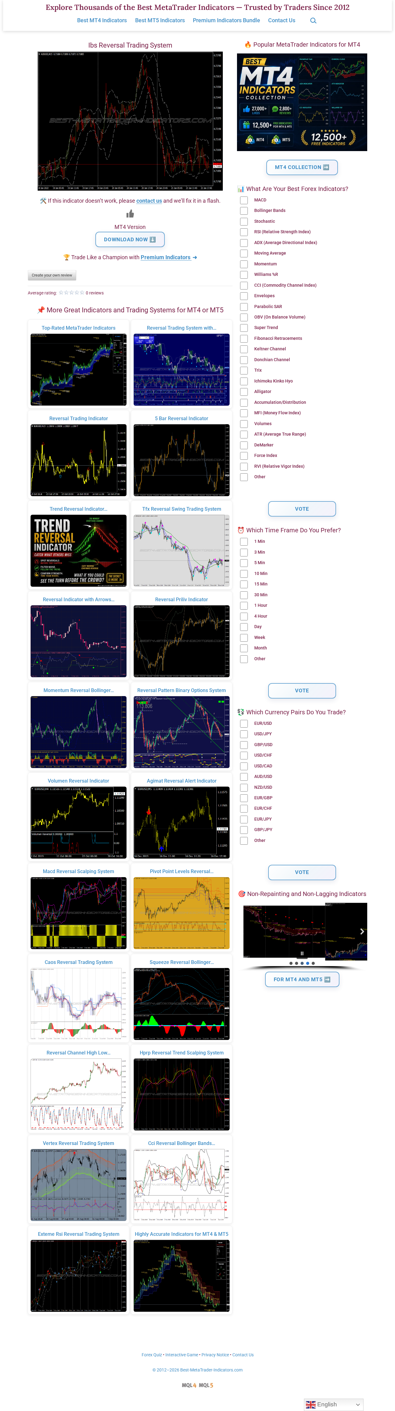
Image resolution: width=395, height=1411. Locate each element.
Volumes (263, 423)
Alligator (262, 391)
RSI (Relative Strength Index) (282, 231)
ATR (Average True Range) (280, 434)
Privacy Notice (215, 1355)
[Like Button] (130, 213)
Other (259, 476)
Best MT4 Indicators (102, 20)
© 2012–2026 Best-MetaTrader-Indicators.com (197, 1370)
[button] (242, 931)
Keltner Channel (270, 349)
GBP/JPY (263, 829)
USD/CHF (263, 755)
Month (260, 648)
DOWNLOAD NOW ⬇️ (130, 239)
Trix (258, 370)
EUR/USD (263, 723)
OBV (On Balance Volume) (280, 317)
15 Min (261, 584)
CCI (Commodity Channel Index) (285, 285)
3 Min (259, 552)
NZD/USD (263, 787)
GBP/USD (263, 744)
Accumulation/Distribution (280, 402)
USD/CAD (263, 766)
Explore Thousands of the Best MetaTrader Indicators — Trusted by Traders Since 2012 (198, 7)
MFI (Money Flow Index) (277, 413)
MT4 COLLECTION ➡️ (302, 167)
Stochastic (264, 221)
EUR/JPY (263, 819)
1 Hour (260, 605)
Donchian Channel (272, 359)
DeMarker (263, 445)
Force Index (265, 455)
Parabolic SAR (268, 306)
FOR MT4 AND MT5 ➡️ (302, 979)
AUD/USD (263, 776)
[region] (302, 937)
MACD (260, 200)
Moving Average (270, 253)
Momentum (265, 264)
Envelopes (264, 295)
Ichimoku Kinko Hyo (273, 381)
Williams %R (266, 274)
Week (259, 637)
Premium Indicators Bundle (226, 20)
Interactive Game (181, 1355)
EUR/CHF (263, 808)
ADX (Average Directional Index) (285, 242)
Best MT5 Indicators (160, 20)
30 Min (261, 595)
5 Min (259, 562)
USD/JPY (263, 734)
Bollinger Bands (269, 210)
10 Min (261, 573)
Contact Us (281, 20)
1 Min (259, 541)
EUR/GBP (263, 798)
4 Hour (260, 616)
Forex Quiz (152, 1355)
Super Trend (266, 327)
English (326, 1404)
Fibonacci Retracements (278, 338)
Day (258, 626)
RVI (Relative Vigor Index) (279, 466)
